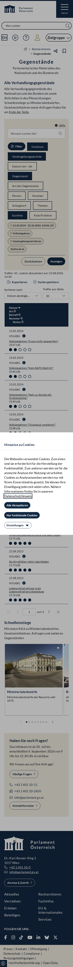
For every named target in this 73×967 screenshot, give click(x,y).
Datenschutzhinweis (18, 496)
